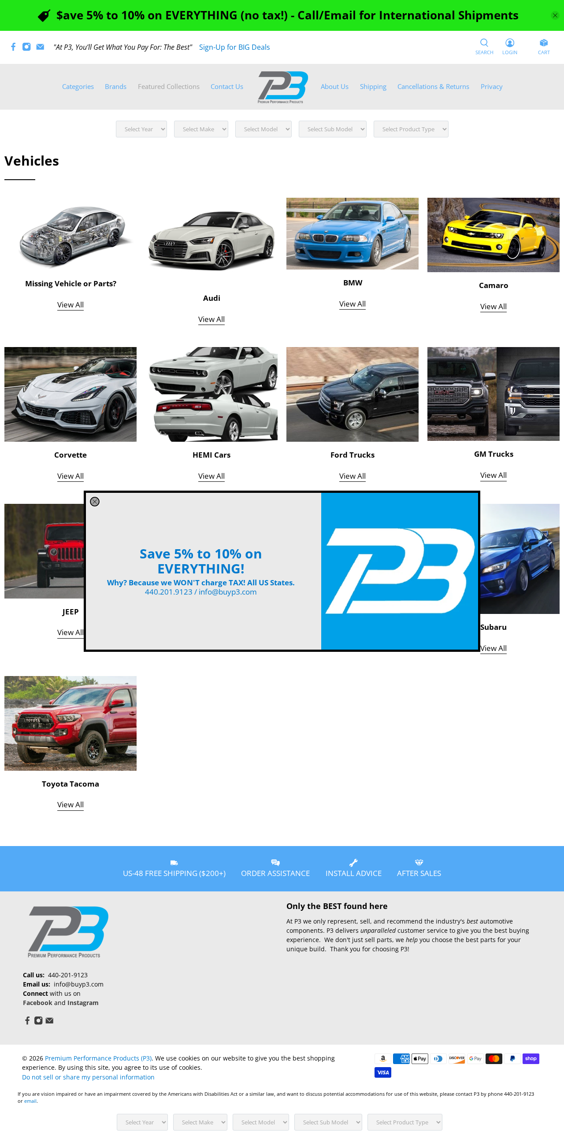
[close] (94, 501)
